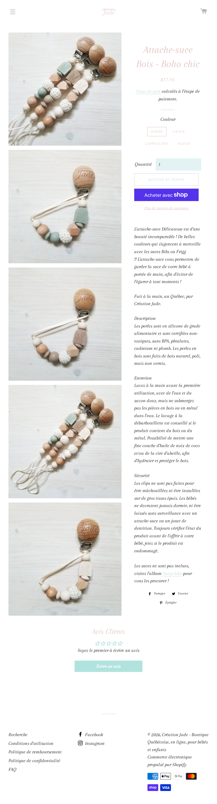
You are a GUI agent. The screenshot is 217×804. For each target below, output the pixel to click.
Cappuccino (156, 144)
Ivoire (157, 131)
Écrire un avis (108, 666)
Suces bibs (172, 573)
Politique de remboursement (35, 752)
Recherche (17, 734)
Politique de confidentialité (34, 760)
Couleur (167, 119)
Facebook (93, 734)
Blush (184, 144)
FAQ (12, 769)
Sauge (179, 131)
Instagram (94, 743)
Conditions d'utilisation (30, 743)
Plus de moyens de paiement (166, 208)
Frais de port (148, 91)
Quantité (143, 164)
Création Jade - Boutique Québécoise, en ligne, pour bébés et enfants (178, 742)
